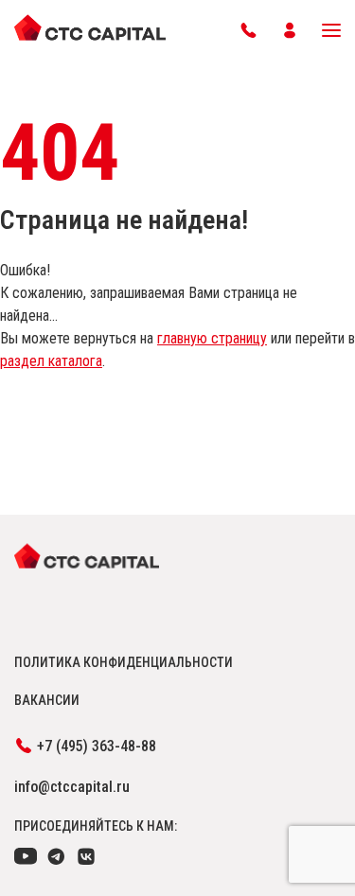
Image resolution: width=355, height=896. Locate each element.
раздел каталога (51, 361)
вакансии (47, 700)
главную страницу (212, 338)
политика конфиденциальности (123, 662)
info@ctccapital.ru (72, 787)
